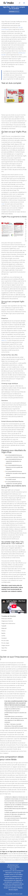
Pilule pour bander (6, 618)
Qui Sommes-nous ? (13, 865)
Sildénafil (3, 628)
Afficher (17, 11)
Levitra (3, 635)
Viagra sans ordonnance (8, 623)
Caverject (4, 638)
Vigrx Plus (4, 648)
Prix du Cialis (5, 640)
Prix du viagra (5, 643)
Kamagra (4, 650)
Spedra (3, 633)
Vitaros (3, 630)
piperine (3, 340)
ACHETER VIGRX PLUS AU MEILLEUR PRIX (14, 110)
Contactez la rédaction (13, 867)
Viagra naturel (5, 645)
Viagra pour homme (7, 621)
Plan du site (13, 869)
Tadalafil (3, 626)
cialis (2, 204)
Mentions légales (13, 889)
